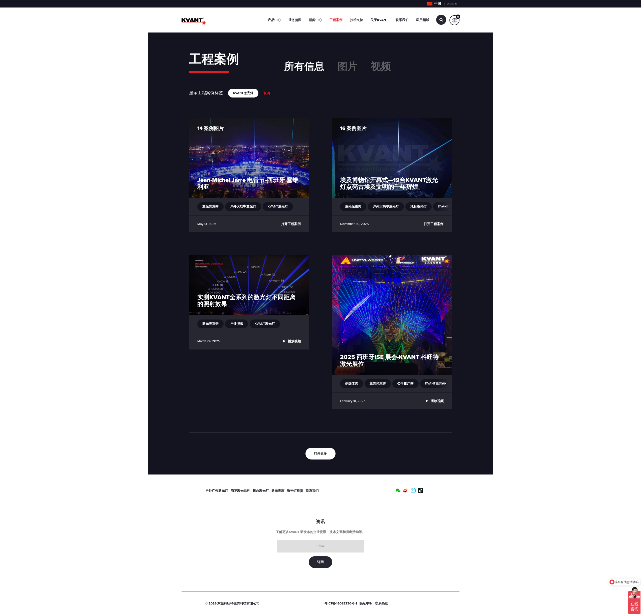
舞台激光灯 (261, 491)
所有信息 (304, 66)
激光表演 (277, 491)
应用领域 (422, 20)
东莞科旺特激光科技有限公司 (238, 604)
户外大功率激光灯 (243, 206)
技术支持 (356, 20)
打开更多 (320, 454)
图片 (348, 66)
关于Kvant (379, 20)
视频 (381, 66)
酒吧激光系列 (240, 491)
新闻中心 (315, 20)
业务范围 (294, 20)
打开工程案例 (291, 224)
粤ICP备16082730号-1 (340, 604)
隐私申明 (366, 604)
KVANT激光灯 (278, 206)
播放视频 (294, 341)
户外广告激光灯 (216, 491)
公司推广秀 (405, 384)
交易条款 (381, 604)
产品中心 (274, 20)
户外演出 (236, 324)
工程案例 (336, 20)
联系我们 (402, 20)
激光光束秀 (210, 206)
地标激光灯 (418, 206)
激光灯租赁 (295, 491)
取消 (266, 93)
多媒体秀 (351, 384)
